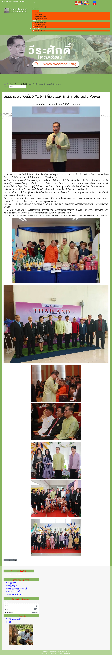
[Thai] (79, 4)
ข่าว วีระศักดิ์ (11, 582)
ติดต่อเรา (9, 621)
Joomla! (42, 653)
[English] (76, 2)
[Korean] (87, 2)
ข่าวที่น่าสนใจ (11, 585)
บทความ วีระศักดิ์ (13, 591)
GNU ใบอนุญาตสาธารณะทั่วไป (65, 653)
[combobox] (17, 86)
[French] (82, 2)
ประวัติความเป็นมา (13, 618)
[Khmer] (82, 4)
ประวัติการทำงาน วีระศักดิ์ (16, 588)
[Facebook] (101, 2)
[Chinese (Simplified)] (79, 2)
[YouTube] (101, 4)
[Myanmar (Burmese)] (87, 4)
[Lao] (85, 4)
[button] (57, 81)
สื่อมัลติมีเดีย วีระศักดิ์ (14, 594)
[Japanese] (85, 2)
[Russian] (76, 4)
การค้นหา (6, 87)
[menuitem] (35, 9)
